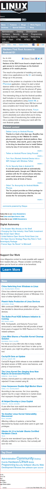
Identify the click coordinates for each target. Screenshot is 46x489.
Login (42, 44)
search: (2, 16)
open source (38, 467)
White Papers (35, 25)
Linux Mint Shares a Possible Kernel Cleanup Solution (22, 337)
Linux (3, 289)
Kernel (11, 341)
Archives (4, 27)
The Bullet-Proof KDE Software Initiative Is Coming (21, 317)
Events (5, 462)
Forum (35, 109)
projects (11, 321)
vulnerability (17, 404)
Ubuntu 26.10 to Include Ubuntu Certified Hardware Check (20, 432)
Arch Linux (4, 359)
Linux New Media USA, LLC (37, 487)
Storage (12, 304)
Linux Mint (15, 341)
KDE (3, 321)
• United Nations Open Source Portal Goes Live (19, 236)
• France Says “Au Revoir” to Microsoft (15, 244)
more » (40, 150)
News (3, 25)
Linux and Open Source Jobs (14, 216)
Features (13, 25)
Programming (8, 464)
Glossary (5, 487)
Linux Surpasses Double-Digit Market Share (22, 386)
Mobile (31, 462)
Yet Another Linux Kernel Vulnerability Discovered (19, 415)
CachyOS (10, 359)
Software (24, 36)
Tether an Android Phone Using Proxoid (22, 153)
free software (27, 467)
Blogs (23, 25)
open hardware (5, 304)
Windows (17, 289)
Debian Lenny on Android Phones (19, 131)
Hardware (13, 462)
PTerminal (7, 84)
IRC (34, 39)
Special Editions (19, 27)
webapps (5, 42)
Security (15, 376)
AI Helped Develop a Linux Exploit (17, 401)
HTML (18, 39)
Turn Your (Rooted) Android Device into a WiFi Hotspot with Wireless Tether (22, 159)
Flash (11, 39)
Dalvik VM (32, 100)
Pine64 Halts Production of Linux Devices (21, 301)
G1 (30, 75)
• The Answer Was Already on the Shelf (16, 228)
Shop (32, 27)
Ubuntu (3, 436)
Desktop (3, 388)
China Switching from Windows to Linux (20, 286)
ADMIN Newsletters (20, 219)
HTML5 (27, 39)
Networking (35, 36)
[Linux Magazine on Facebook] (33, 44)
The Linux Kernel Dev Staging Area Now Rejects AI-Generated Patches (20, 372)
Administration (5, 341)
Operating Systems (10, 36)
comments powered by (15, 206)
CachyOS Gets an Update (13, 356)
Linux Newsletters (19, 214)
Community (25, 458)
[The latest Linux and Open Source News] (38, 44)
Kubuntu (7, 321)
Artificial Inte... (5, 376)
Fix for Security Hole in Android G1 (20, 166)
